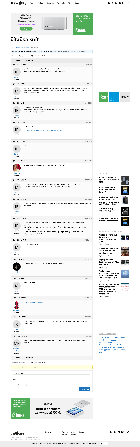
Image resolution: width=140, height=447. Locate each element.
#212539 (88, 141)
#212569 (88, 240)
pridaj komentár (104, 244)
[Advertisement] (114, 137)
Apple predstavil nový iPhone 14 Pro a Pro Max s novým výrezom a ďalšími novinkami (109, 200)
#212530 (88, 84)
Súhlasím (104, 444)
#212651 (88, 259)
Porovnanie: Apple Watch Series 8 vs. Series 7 (107, 189)
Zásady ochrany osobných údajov (69, 433)
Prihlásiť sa (85, 389)
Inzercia (48, 432)
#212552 (88, 199)
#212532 (88, 122)
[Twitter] (113, 3)
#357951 (88, 336)
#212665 (88, 298)
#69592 (89, 65)
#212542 (88, 180)
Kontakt (82, 432)
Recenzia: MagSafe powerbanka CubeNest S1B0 (109, 179)
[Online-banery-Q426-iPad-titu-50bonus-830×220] (52, 408)
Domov (13, 48)
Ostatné (27, 48)
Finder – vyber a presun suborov (111, 347)
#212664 (88, 278)
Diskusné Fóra (20, 48)
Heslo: (14, 379)
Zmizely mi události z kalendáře (111, 345)
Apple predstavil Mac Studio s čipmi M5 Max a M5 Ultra (109, 262)
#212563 (88, 218)
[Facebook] (109, 3)
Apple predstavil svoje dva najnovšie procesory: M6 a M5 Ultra (109, 238)
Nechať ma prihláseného (21, 385)
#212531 (88, 103)
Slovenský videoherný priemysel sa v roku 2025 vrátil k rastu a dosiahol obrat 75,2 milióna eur (109, 289)
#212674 (88, 317)
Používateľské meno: (19, 373)
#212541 (88, 161)
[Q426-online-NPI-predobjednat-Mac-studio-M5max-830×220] (52, 23)
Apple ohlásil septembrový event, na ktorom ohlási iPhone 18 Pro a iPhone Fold (109, 274)
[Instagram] (116, 3)
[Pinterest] (120, 3)
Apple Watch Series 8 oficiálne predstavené (108, 219)
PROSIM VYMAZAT (106, 342)
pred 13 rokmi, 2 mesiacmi (61, 51)
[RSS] (123, 3)
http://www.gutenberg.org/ (33, 302)
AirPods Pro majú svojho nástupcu (106, 209)
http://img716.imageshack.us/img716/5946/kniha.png (43, 130)
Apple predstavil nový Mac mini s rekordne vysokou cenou (108, 250)
